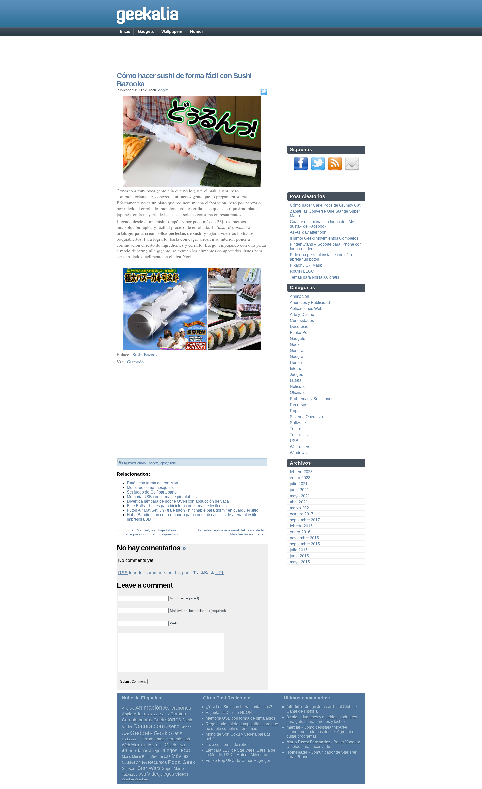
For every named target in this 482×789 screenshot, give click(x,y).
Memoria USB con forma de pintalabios (162, 497)
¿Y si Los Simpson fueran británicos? (239, 707)
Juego (154, 750)
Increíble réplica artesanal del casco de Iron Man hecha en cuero (232, 532)
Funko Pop (300, 332)
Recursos (298, 405)
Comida (140, 463)
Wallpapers (172, 31)
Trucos (296, 429)
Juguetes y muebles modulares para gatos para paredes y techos (321, 719)
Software (298, 423)
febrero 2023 (301, 472)
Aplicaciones (177, 708)
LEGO (295, 380)
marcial (293, 727)
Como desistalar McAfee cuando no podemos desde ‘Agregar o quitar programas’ (320, 731)
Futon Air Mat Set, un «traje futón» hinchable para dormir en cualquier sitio (192, 510)
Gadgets (146, 31)
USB (294, 441)
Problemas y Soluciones (311, 399)
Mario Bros (140, 757)
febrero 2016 (301, 526)
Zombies (142, 779)
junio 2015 (299, 556)
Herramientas (152, 739)
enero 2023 (300, 478)
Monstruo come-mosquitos (150, 487)
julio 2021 (299, 484)
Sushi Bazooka (146, 354)
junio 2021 (299, 490)
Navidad (128, 763)
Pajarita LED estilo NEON (229, 712)
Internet (296, 368)
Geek (294, 344)
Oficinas (297, 392)
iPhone (129, 750)
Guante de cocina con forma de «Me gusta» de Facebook (322, 224)
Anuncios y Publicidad (310, 302)
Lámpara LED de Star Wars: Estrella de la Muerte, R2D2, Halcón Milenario (240, 752)
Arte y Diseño (302, 314)
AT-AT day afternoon (308, 232)
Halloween (130, 739)
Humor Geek (162, 744)
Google (296, 356)
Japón (163, 463)
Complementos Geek (143, 719)
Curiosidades (302, 320)
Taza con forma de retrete (228, 744)
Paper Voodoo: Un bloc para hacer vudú (323, 744)
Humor (196, 31)
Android (128, 708)
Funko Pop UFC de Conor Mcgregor (238, 760)
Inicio (125, 31)
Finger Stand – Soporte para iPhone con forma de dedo (326, 246)
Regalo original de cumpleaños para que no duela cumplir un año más (242, 726)
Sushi (171, 463)
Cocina (163, 714)
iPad (181, 745)
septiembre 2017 (305, 520)
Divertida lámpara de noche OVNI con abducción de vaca (178, 501)
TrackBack (208, 572)
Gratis (175, 733)
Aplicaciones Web (306, 308)
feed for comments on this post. (155, 572)
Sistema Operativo (306, 417)
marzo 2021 (300, 508)
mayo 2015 (300, 562)
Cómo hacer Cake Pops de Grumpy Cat (325, 205)
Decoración (300, 326)
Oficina (141, 763)
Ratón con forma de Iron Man (152, 483)
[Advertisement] (241, 49)
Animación (299, 296)
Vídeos (181, 774)
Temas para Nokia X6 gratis (314, 277)
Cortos (173, 720)
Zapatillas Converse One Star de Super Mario (325, 213)
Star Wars (149, 768)
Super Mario (173, 768)
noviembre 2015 (304, 538)
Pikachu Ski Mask (306, 265)
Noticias (297, 386)
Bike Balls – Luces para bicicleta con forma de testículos (177, 506)
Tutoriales (299, 435)
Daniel (292, 717)
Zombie (128, 779)
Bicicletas (150, 714)
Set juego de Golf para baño (152, 492)
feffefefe (294, 707)
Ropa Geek (181, 762)
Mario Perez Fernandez (308, 742)
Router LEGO (302, 271)
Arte (137, 713)
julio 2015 (299, 550)
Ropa (295, 411)
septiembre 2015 (305, 544)
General (297, 350)
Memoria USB (160, 757)
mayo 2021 (300, 496)
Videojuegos (160, 774)
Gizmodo (135, 362)
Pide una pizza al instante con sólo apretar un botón (321, 257)
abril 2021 (299, 502)
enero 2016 (300, 532)
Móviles (180, 756)
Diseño (171, 726)
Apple (127, 714)
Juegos (296, 374)
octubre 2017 (301, 514)
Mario (126, 757)
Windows (298, 453)
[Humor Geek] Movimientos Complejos (324, 238)
